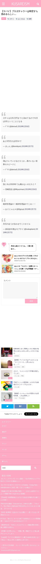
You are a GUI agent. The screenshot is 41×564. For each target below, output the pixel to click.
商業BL (4, 438)
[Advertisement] (20, 46)
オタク (3, 18)
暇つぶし (5, 461)
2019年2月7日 (27, 146)
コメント (7, 280)
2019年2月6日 (23, 126)
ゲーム (4, 455)
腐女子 (4, 432)
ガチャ (11, 19)
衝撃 (30, 19)
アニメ (4, 443)
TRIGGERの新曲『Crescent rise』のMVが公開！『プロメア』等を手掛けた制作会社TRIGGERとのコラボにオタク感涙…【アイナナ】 (20, 506)
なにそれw (21, 19)
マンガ (4, 449)
